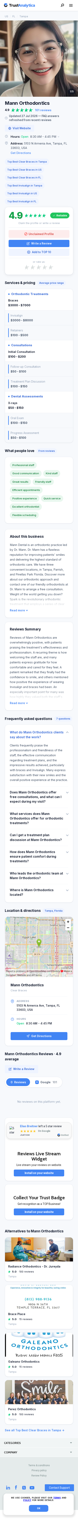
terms (57, 1498)
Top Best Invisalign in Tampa (24, 185)
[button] (39, 136)
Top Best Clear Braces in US (24, 169)
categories (12, 1443)
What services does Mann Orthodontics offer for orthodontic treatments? (36, 818)
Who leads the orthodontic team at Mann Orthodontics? (36, 875)
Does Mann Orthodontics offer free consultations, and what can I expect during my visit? (35, 797)
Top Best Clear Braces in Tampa (27, 161)
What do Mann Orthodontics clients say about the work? (37, 734)
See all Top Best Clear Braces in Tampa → (34, 1430)
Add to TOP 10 (41, 252)
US (6, 16)
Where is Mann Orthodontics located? (32, 892)
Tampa (23, 16)
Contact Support (59, 1487)
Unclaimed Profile (41, 234)
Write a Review (41, 243)
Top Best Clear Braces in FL (24, 177)
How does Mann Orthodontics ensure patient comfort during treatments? (33, 856)
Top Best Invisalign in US (22, 193)
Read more (17, 610)
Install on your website (39, 1173)
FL (13, 16)
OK (38, 1508)
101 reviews (43, 110)
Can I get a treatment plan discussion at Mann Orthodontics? (36, 837)
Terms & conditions (39, 1465)
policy (27, 1500)
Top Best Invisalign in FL (21, 201)
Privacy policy (39, 1470)
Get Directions (21, 153)
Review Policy (39, 1475)
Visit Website (22, 128)
